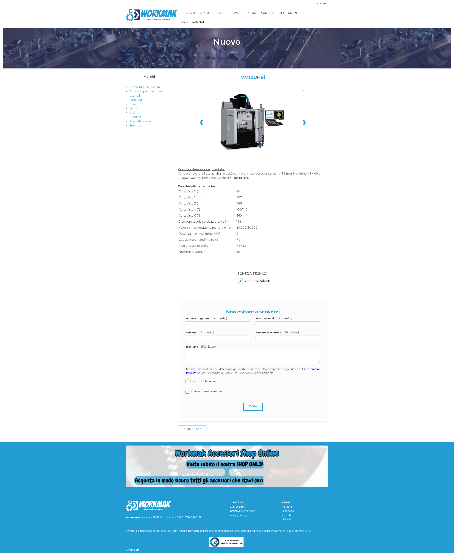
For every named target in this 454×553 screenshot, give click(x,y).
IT (317, 3)
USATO (220, 13)
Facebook (288, 511)
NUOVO (205, 13)
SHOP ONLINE (289, 13)
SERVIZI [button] (235, 13)
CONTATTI (267, 13)
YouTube (287, 515)
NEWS (252, 13)
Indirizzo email (265, 318)
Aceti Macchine (140, 121)
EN (324, 3)
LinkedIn (287, 519)
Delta (133, 108)
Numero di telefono (268, 332)
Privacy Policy (238, 515)
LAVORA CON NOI (192, 21)
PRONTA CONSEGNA (144, 87)
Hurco (134, 104)
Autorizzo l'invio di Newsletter (206, 391)
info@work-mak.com (243, 511)
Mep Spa (135, 100)
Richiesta (192, 346)
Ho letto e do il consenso (203, 381)
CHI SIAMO (188, 13)
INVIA (253, 406)
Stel (132, 112)
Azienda (191, 332)
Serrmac (135, 125)
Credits (130, 550)
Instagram (288, 506)
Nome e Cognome (197, 318)
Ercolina (135, 117)
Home (208, 52)
